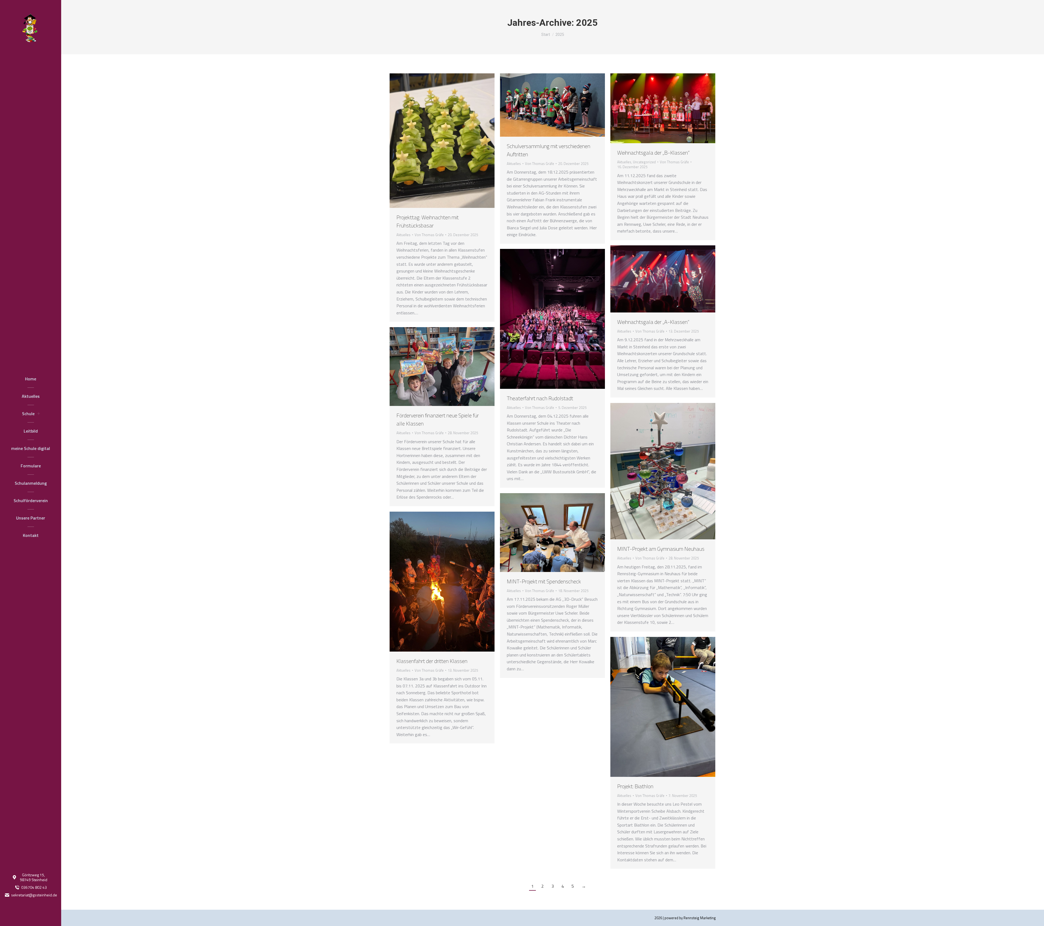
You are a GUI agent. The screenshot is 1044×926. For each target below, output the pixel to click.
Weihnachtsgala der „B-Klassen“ (653, 152)
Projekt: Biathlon (635, 786)
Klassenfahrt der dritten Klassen (431, 661)
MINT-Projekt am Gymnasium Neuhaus (660, 549)
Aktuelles (403, 234)
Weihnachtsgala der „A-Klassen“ (653, 322)
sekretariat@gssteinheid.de (34, 895)
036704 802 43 (34, 887)
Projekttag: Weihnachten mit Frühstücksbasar (427, 221)
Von (429, 234)
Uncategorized (644, 162)
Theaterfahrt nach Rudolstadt (540, 398)
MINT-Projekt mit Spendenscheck (544, 581)
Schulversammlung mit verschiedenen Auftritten (548, 150)
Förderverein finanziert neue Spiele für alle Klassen (437, 419)
